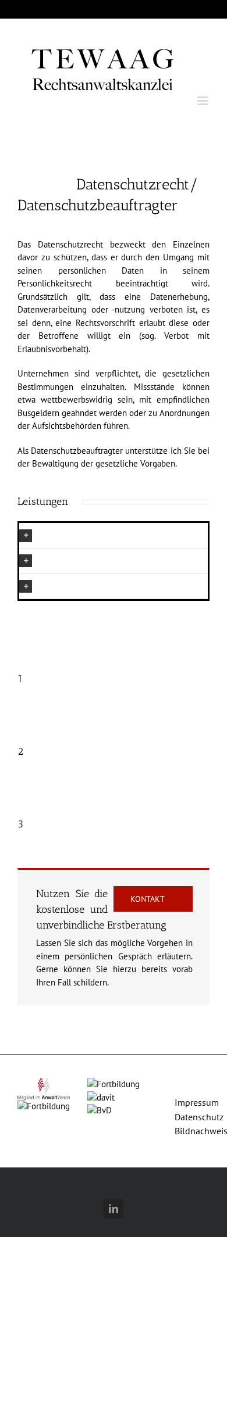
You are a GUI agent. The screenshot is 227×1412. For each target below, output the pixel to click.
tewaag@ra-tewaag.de (113, 9)
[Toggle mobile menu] (203, 101)
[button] (113, 535)
